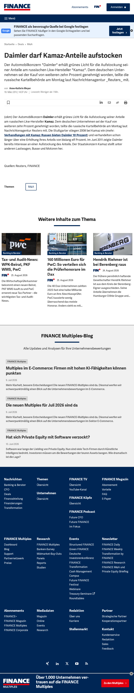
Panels (41, 558)
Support (8, 554)
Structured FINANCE (81, 544)
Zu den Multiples (113, 683)
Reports (41, 563)
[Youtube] (77, 664)
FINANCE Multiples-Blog (67, 336)
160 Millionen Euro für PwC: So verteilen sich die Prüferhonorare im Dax (66, 267)
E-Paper (106, 498)
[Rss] (87, 664)
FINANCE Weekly (112, 549)
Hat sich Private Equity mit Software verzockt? (48, 437)
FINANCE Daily (111, 544)
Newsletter (109, 539)
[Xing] (47, 664)
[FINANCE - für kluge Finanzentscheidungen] (97, 6)
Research (43, 539)
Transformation (13, 508)
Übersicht (42, 485)
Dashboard (10, 544)
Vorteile (106, 489)
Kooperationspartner (114, 621)
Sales (105, 644)
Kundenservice (111, 635)
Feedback (108, 648)
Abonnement (109, 485)
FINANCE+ (10, 616)
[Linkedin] (57, 664)
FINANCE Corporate (16, 630)
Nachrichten (13, 479)
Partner (107, 611)
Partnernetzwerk (14, 558)
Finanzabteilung (13, 498)
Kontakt (108, 629)
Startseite (9, 44)
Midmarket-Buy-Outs (49, 554)
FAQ (104, 494)
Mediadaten (45, 611)
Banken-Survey (46, 549)
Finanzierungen (13, 503)
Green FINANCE (79, 549)
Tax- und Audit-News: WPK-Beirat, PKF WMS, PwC (20, 264)
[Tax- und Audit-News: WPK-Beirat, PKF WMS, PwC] (21, 244)
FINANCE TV (78, 479)
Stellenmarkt (78, 629)
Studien (41, 567)
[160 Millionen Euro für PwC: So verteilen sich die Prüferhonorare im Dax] (67, 244)
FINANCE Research (113, 562)
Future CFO (76, 517)
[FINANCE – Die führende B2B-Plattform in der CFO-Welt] (17, 7)
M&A (30, 44)
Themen (42, 479)
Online (40, 621)
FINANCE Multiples (16, 361)
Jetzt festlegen (118, 30)
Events (74, 539)
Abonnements (80, 7)
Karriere (74, 621)
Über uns (74, 616)
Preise (8, 563)
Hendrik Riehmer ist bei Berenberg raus (110, 262)
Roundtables (76, 598)
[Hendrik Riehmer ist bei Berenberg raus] (112, 244)
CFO (6, 489)
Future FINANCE (79, 522)
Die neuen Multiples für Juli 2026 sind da (42, 405)
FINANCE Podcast (82, 512)
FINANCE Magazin (115, 479)
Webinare (75, 589)
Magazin (42, 616)
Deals (21, 44)
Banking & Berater (11, 253)
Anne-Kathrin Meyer (20, 88)
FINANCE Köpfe (80, 498)
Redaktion (76, 611)
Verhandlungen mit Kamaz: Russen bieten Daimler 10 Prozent (45, 135)
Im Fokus (74, 526)
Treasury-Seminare (80, 593)
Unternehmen (46, 493)
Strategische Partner (114, 616)
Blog (6, 549)
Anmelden (117, 7)
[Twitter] (67, 664)
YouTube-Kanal (78, 489)
